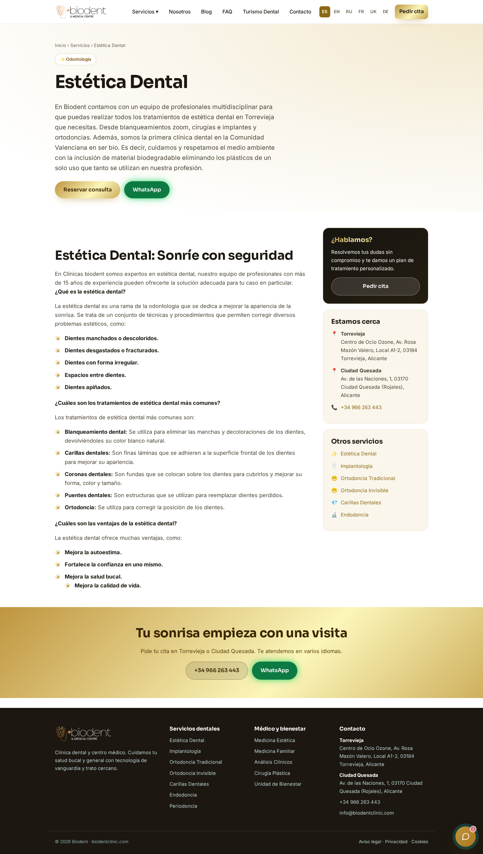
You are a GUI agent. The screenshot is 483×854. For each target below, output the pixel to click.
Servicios (80, 45)
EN (337, 11)
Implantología (357, 466)
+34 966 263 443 (361, 407)
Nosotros (180, 12)
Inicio (60, 45)
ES (325, 11)
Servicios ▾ (145, 12)
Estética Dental (359, 453)
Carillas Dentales (361, 502)
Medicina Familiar (274, 751)
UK (373, 11)
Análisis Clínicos (273, 762)
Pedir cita (411, 11)
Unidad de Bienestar (278, 784)
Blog (206, 12)
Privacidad (396, 841)
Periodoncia (183, 806)
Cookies (419, 841)
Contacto (300, 12)
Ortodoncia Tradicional (368, 478)
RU (349, 11)
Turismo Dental (261, 12)
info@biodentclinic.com (366, 813)
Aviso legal (370, 841)
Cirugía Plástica (272, 773)
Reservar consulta (87, 189)
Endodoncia (355, 515)
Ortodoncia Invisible (364, 490)
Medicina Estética (274, 740)
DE (385, 11)
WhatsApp (147, 189)
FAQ (227, 12)
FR (361, 11)
